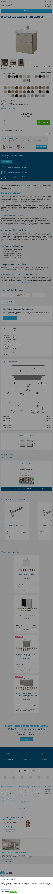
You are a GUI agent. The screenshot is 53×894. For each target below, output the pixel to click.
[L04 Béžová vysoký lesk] (43, 92)
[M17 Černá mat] (40, 76)
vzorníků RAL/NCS (19, 223)
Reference (34, 795)
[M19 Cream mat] (47, 76)
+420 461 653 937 (6, 1)
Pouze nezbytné (5, 891)
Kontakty (3, 789)
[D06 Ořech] (16, 87)
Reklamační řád (4, 795)
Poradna (20, 789)
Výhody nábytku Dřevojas (37, 791)
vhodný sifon (3, 240)
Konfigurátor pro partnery (24, 801)
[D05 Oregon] (13, 87)
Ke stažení (21, 799)
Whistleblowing (22, 807)
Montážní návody (22, 793)
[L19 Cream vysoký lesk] (24, 76)
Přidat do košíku (44, 122)
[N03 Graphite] (28, 92)
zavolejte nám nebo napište (28, 282)
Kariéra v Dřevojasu (36, 797)
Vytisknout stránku (48, 16)
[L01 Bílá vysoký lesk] (5, 76)
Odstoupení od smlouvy (6, 793)
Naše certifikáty (35, 793)
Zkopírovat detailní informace (8, 108)
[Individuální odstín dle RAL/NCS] (28, 80)
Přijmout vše (14, 891)
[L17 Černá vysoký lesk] (16, 76)
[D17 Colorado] (32, 87)
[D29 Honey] (24, 92)
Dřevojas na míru (22, 795)
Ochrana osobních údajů (6, 799)
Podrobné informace (4, 885)
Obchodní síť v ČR (22, 791)
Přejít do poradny (41, 146)
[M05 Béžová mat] (36, 76)
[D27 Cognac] (16, 92)
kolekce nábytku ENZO (22, 185)
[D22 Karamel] (43, 87)
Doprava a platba (4, 797)
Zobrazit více (9, 68)
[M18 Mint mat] (43, 76)
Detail (24, 532)
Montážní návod (7, 457)
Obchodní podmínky (5, 791)
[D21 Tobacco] (40, 87)
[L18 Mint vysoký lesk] (20, 76)
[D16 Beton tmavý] (28, 87)
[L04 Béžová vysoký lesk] (13, 76)
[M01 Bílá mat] (32, 76)
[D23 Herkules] (47, 87)
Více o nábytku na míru (10, 317)
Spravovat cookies (5, 889)
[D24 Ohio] (5, 92)
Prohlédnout (25, 739)
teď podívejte (24, 732)
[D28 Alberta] (20, 92)
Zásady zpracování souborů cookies (8, 801)
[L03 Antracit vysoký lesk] (9, 76)
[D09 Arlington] (20, 87)
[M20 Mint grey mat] (24, 80)
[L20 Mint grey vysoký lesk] (28, 76)
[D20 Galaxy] (36, 87)
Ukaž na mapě (8, 861)
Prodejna (21, 797)
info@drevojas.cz (10, 827)
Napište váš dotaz (10, 831)
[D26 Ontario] (13, 92)
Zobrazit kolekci (6, 161)
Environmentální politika (24, 809)
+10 (30, 649)
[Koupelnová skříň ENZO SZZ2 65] (4, 62)
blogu (50, 279)
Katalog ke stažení (22, 803)
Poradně (2, 282)
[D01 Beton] (5, 87)
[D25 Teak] (9, 92)
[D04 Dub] (9, 87)
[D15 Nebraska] (24, 87)
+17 (30, 610)
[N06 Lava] (32, 92)
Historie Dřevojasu (36, 789)
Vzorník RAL (21, 805)
